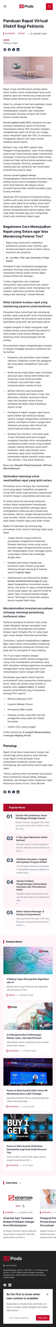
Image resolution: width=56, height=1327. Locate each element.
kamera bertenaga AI (24, 581)
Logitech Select (26, 687)
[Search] (49, 6)
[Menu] (5, 6)
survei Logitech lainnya (24, 175)
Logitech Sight (23, 572)
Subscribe (42, 1318)
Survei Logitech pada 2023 (17, 122)
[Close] (47, 1294)
